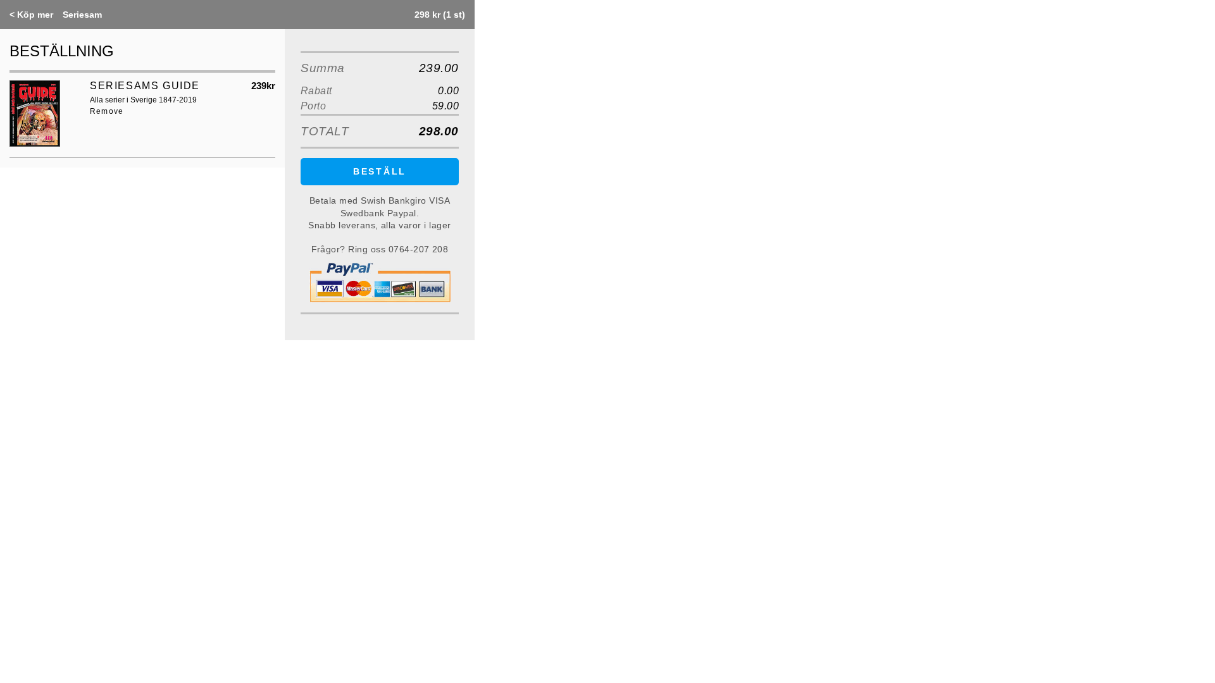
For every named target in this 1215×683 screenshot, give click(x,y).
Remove (106, 111)
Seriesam (82, 14)
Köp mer (31, 14)
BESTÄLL (379, 171)
